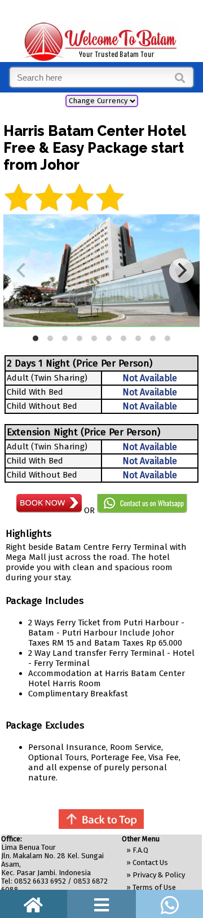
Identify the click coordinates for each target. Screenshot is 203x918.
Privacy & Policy (159, 875)
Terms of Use (154, 887)
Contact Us (150, 862)
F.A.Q (140, 850)
